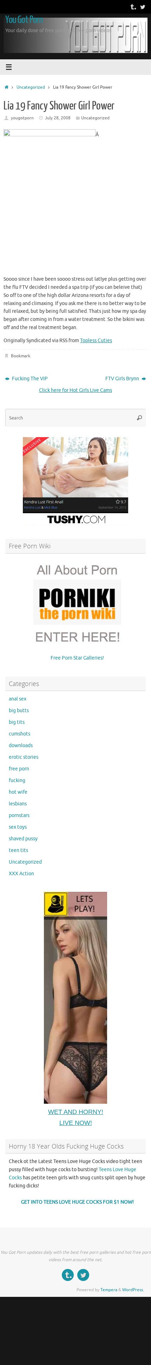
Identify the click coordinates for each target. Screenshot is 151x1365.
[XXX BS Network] (142, 7)
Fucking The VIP (29, 379)
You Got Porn (23, 19)
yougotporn (22, 118)
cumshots (19, 734)
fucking (17, 780)
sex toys (18, 827)
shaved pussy (23, 839)
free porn (19, 769)
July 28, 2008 (58, 118)
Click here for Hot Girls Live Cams (75, 390)
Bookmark (20, 356)
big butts (19, 711)
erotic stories (23, 757)
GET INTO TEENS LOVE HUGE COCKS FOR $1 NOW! (77, 1202)
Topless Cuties (96, 341)
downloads (21, 746)
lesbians (18, 804)
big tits (17, 722)
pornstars (19, 815)
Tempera (108, 1290)
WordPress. (133, 1290)
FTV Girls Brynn (122, 379)
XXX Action (21, 874)
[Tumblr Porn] (133, 7)
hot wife (18, 792)
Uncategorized (31, 87)
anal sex (17, 699)
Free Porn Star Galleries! (77, 658)
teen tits (18, 850)
